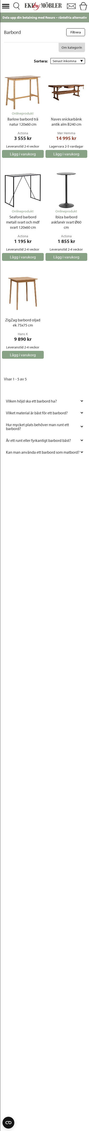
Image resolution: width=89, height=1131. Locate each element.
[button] (5, 6)
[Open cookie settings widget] (8, 1123)
